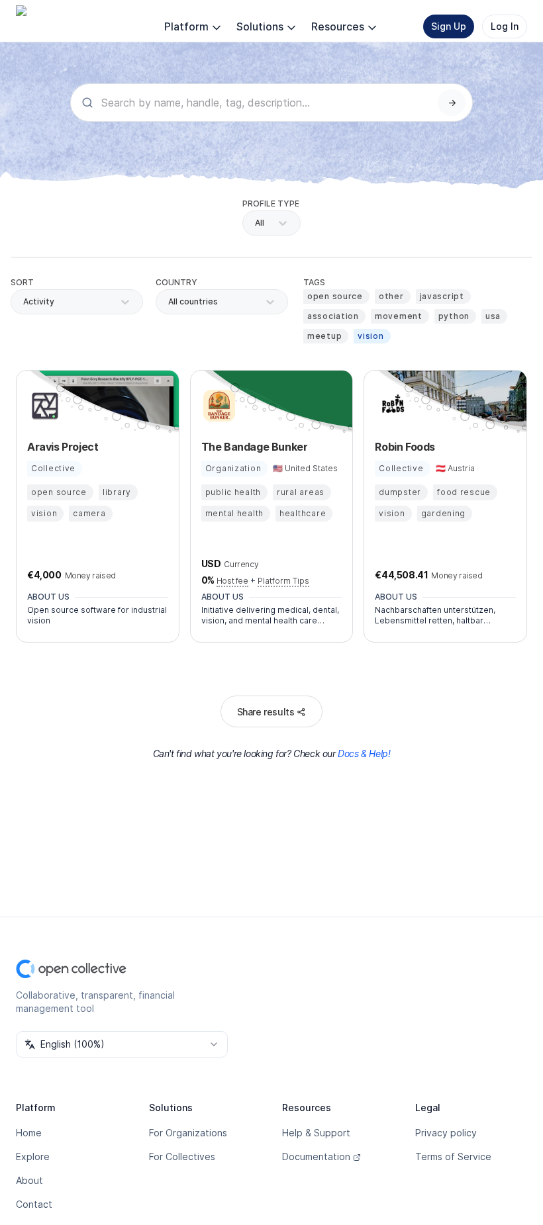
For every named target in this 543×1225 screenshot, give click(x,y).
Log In (504, 26)
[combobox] (169, 301)
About (29, 1180)
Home (29, 1132)
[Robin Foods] (391, 406)
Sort (22, 282)
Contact (34, 1204)
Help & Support (316, 1132)
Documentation (316, 1156)
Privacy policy (446, 1132)
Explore (33, 1156)
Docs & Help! (364, 753)
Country (176, 282)
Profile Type (270, 203)
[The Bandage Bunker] (217, 406)
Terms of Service (453, 1156)
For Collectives (182, 1156)
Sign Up (448, 26)
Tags (314, 282)
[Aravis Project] (43, 406)
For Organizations (188, 1132)
